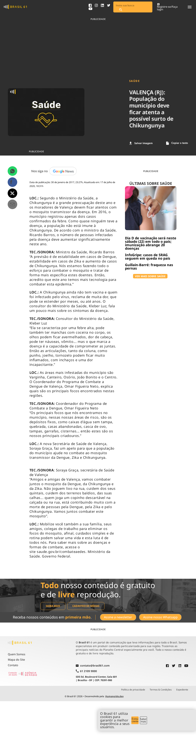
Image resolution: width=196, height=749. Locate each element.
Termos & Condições (161, 690)
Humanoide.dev (114, 696)
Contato (13, 665)
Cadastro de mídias (85, 606)
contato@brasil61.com (95, 665)
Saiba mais (53, 606)
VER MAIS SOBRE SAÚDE (150, 276)
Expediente (182, 690)
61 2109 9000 (88, 671)
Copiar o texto (179, 143)
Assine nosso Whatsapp (160, 617)
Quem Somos (16, 654)
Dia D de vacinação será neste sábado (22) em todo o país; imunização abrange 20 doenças (150, 243)
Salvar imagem (143, 143)
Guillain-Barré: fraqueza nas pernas (149, 266)
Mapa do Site (16, 659)
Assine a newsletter (118, 617)
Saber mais (143, 720)
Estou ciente (135, 720)
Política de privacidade (133, 690)
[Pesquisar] (120, 9)
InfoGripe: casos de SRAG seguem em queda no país (147, 256)
